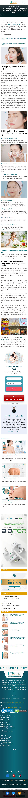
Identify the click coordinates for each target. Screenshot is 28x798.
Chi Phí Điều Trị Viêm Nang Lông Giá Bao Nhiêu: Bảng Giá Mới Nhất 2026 (13, 455)
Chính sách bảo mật (4, 719)
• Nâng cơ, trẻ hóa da (5, 740)
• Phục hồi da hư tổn (5, 738)
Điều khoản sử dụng (4, 717)
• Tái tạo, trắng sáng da (5, 742)
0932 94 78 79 (10, 705)
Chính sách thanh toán (5, 721)
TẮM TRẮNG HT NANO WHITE (8, 608)
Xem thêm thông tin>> (14, 431)
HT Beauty (3, 28)
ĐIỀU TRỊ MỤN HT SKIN (7, 603)
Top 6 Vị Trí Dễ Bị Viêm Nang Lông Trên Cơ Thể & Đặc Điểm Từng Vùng (13, 501)
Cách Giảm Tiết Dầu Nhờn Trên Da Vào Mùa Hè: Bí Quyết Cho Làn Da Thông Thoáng (17, 638)
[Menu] (23, 2)
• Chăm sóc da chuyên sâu (6, 743)
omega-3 (3, 229)
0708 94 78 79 (17, 705)
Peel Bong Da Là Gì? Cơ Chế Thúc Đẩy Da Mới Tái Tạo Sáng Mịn (17, 646)
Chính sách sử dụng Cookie (6, 726)
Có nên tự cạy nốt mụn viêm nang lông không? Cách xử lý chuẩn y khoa (17, 653)
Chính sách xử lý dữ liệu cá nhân (7, 728)
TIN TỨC (17, 6)
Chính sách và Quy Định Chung (7, 715)
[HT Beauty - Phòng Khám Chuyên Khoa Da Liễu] (14, 2)
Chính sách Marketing (5, 724)
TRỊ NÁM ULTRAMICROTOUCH (8, 601)
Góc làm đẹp (12, 6)
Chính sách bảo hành (5, 722)
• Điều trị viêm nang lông (6, 737)
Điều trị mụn (4, 735)
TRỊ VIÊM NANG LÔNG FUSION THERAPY (11, 598)
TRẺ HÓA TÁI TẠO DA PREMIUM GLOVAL (10, 596)
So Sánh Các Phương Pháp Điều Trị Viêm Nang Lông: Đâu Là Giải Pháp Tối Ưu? (13, 478)
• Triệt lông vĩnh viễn (5, 745)
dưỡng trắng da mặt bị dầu (14, 24)
